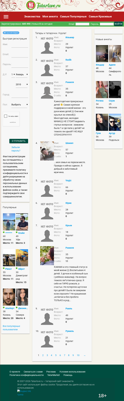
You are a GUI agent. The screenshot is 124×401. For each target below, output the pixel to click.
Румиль (70, 331)
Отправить (19, 141)
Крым (69, 225)
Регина (99, 100)
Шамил (69, 143)
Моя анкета (50, 16)
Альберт (9, 308)
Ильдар (100, 64)
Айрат (21, 269)
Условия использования (72, 371)
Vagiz (68, 180)
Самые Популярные (73, 16)
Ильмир (70, 37)
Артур (112, 133)
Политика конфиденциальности (27, 375)
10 (78, 355)
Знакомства (32, 16)
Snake (21, 233)
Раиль (69, 308)
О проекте (15, 371)
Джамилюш (23, 308)
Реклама (51, 371)
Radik (68, 59)
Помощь (67, 375)
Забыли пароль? (15, 149)
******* (8, 233)
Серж (112, 100)
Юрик (69, 203)
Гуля (98, 133)
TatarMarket (53, 375)
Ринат (8, 269)
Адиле (112, 64)
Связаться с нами (33, 371)
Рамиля (70, 82)
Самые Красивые (100, 16)
